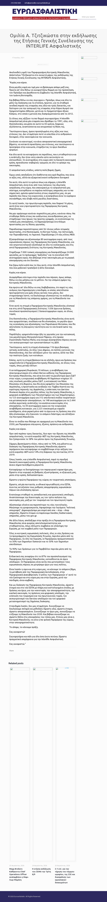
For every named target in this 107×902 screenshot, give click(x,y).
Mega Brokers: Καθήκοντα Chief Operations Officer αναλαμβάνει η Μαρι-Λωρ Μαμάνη (19, 874)
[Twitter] (94, 3)
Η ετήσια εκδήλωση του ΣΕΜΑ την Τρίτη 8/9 (41, 871)
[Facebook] (90, 3)
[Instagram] (97, 3)
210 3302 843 (16, 3)
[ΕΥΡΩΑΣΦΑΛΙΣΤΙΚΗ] (44, 14)
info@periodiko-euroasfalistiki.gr (37, 3)
